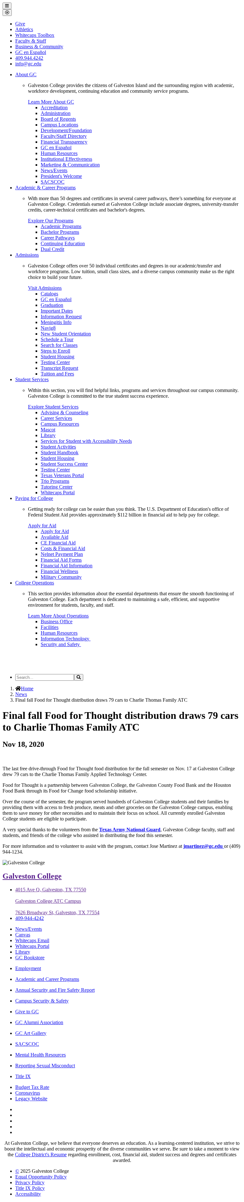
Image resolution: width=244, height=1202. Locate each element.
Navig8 (48, 328)
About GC (26, 74)
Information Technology (66, 638)
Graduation (52, 305)
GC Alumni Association (39, 1022)
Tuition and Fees (57, 373)
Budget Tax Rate (32, 1087)
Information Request (61, 316)
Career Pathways (58, 237)
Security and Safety (61, 644)
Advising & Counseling (64, 412)
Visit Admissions (45, 288)
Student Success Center (64, 464)
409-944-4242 (29, 918)
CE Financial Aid (58, 542)
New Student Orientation (66, 333)
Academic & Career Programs (45, 187)
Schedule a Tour (57, 339)
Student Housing (57, 356)
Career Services (56, 418)
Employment (28, 968)
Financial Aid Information (66, 565)
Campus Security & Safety (42, 1000)
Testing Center (55, 362)
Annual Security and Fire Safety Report (55, 990)
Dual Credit (52, 249)
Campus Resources (60, 424)
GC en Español (56, 147)
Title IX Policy (30, 1188)
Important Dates (57, 311)
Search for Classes (59, 345)
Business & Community (39, 46)
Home (27, 688)
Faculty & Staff (30, 41)
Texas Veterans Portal (62, 475)
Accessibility (28, 1194)
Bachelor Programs (60, 232)
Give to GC (27, 1011)
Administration (56, 113)
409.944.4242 (29, 58)
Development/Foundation (66, 130)
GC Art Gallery (30, 1033)
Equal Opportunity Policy (41, 1176)
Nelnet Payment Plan (62, 554)
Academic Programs (61, 226)
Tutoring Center (56, 487)
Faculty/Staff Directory (64, 136)
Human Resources (59, 153)
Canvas (22, 934)
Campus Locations (59, 124)
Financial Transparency (64, 142)
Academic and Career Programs (47, 979)
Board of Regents (58, 119)
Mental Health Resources (40, 1054)
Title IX (23, 1076)
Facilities (49, 627)
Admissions (27, 255)
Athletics (24, 29)
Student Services (32, 379)
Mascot (48, 429)
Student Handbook (59, 452)
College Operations (34, 582)
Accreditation (54, 107)
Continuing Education (63, 243)
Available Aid (54, 537)
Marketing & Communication (70, 164)
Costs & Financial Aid (63, 548)
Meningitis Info (56, 322)
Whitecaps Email (32, 940)
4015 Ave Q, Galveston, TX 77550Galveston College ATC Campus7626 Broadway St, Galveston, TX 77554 (57, 901)
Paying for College (34, 498)
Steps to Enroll (55, 351)
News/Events (54, 170)
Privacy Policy (29, 1182)
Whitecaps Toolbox (34, 35)
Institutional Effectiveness (66, 159)
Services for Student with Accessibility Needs (86, 441)
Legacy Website (31, 1098)
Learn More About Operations (58, 615)
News (21, 694)
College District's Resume (41, 1154)
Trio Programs (55, 481)
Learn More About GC (51, 102)
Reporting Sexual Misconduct (45, 1065)
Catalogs (49, 293)
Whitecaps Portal (58, 492)
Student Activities (58, 446)
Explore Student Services (53, 406)
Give (20, 23)
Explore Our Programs (50, 220)
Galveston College (32, 876)
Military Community (61, 577)
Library (48, 435)
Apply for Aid (42, 525)
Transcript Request (59, 368)
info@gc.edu (28, 63)
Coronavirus (27, 1093)
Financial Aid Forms (61, 560)
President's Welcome (61, 176)
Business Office (56, 621)
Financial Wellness (59, 571)
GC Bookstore (29, 957)
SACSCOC (52, 182)
